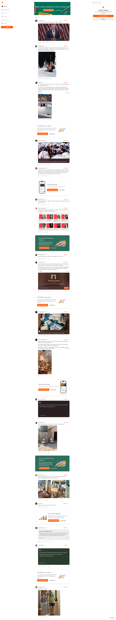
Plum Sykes (40, 422)
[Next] (68, 488)
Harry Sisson (40, 20)
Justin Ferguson (41, 140)
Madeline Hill (41, 199)
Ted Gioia (40, 82)
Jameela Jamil (41, 46)
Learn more (58, 10)
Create (7, 27)
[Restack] (46, 164)
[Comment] (42, 232)
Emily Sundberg (41, 208)
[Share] (51, 42)
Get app (112, 617)
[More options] (69, 20)
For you (36, 17)
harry (39, 503)
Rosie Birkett (40, 474)
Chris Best (40, 545)
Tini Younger (40, 254)
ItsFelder (42, 331)
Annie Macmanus (41, 168)
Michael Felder (41, 312)
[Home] (2, 2)
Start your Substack (48, 10)
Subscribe (65, 20)
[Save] (68, 161)
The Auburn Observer (44, 160)
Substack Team (66, 209)
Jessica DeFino (41, 399)
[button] (7, 6)
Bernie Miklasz (41, 527)
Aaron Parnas (41, 262)
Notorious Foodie (41, 339)
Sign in (103, 19)
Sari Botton (40, 587)
